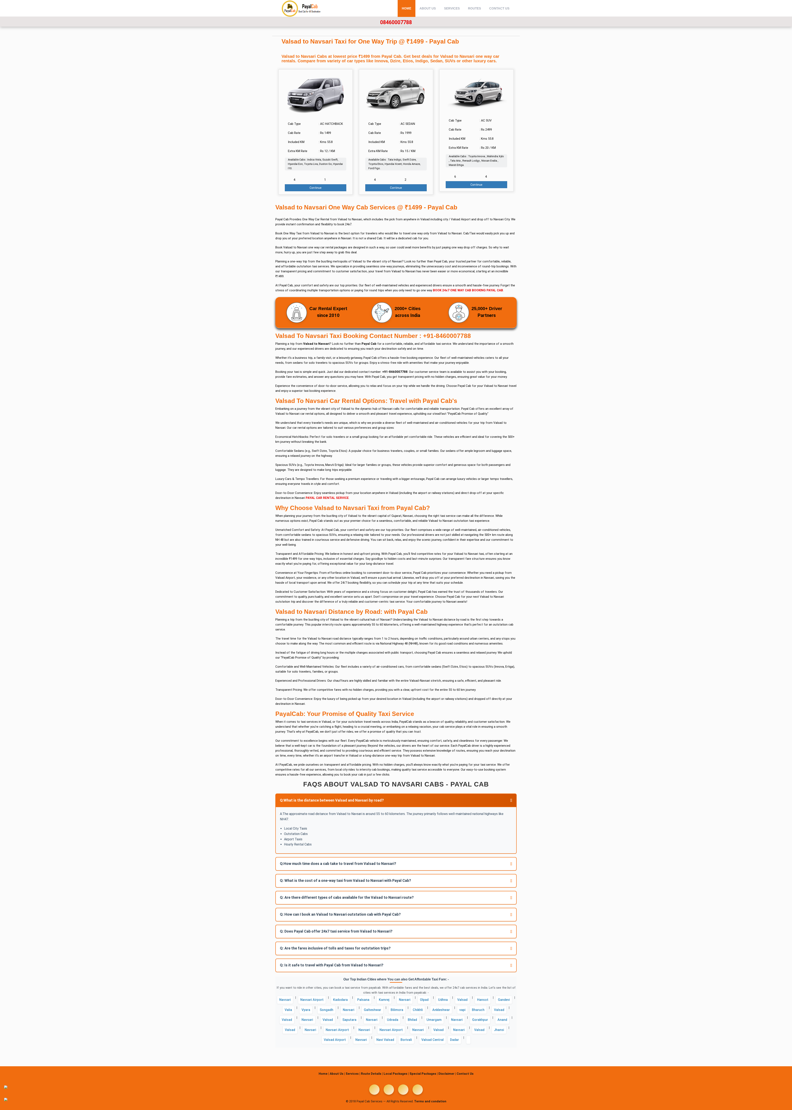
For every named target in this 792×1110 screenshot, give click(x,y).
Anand (502, 1020)
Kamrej (384, 1000)
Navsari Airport (312, 1000)
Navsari (285, 1000)
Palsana (363, 1000)
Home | (324, 1074)
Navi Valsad (385, 1040)
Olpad (424, 1000)
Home (406, 8)
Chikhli (418, 1010)
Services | (353, 1074)
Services (452, 8)
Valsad (462, 1000)
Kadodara (340, 1000)
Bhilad (412, 1020)
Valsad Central (432, 1040)
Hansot (482, 1000)
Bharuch (478, 1010)
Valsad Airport (335, 1040)
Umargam (434, 1020)
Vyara (306, 1010)
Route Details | (372, 1074)
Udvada (392, 1020)
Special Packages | (424, 1074)
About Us (428, 8)
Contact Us (499, 8)
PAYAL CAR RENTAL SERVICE (327, 498)
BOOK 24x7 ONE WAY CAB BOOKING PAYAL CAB (468, 290)
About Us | (337, 1074)
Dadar (454, 1040)
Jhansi (499, 1030)
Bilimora (397, 1010)
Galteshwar (372, 1010)
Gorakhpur (480, 1020)
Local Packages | (396, 1074)
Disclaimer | (447, 1074)
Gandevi (504, 1000)
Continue (316, 187)
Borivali (406, 1040)
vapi (462, 1010)
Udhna (443, 1000)
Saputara (349, 1020)
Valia (288, 1010)
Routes (474, 8)
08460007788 (396, 22)
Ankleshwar (441, 1010)
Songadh (326, 1010)
